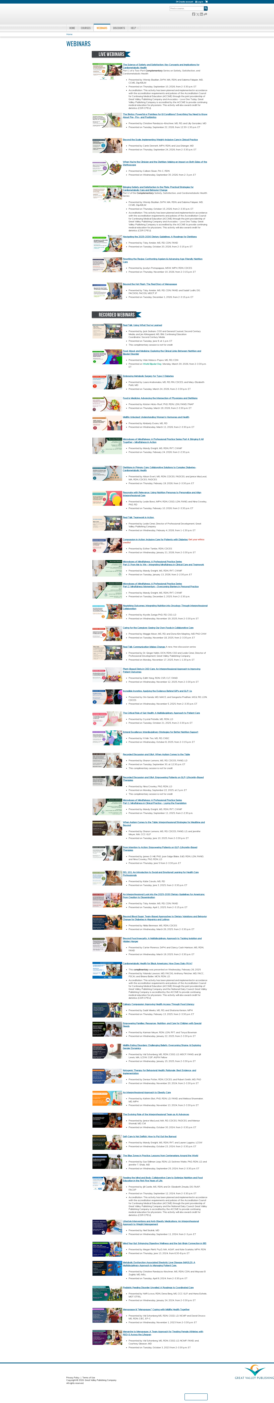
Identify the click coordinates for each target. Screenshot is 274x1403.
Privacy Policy (72, 1377)
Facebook (193, 13)
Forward (205, 13)
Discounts (119, 28)
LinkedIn (201, 13)
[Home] (106, 13)
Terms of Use (88, 1377)
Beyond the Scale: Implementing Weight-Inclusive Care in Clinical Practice (160, 139)
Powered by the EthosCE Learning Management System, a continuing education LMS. (196, 1396)
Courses (86, 28)
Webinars (102, 28)
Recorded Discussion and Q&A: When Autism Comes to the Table (156, 754)
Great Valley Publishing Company (100, 1380)
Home (72, 28)
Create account (186, 2)
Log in (200, 2)
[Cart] (206, 3)
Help (133, 28)
